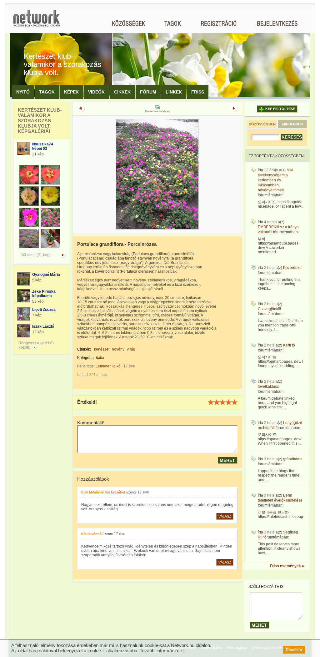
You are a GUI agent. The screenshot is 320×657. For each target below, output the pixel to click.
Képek (71, 91)
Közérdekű (292, 267)
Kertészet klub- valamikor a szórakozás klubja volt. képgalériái (40, 120)
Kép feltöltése (280, 109)
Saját (100, 357)
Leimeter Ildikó (108, 366)
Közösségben (262, 124)
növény (118, 349)
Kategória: (86, 358)
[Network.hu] (36, 21)
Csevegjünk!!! (269, 309)
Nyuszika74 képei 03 (42, 146)
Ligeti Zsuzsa (44, 309)
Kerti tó (289, 345)
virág (131, 349)
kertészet (101, 349)
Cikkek (122, 91)
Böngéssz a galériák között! (36, 345)
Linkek (174, 91)
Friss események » (287, 566)
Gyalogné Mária (46, 274)
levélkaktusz (268, 386)
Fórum (148, 91)
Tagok (47, 91)
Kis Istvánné (91, 534)
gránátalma (292, 459)
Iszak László (43, 326)
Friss (197, 91)
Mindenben (292, 124)
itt (182, 650)
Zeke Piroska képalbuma (44, 293)
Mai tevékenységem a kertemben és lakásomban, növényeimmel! (275, 180)
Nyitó (23, 91)
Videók (96, 91)
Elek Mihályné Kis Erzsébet (103, 492)
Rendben (294, 650)
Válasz (224, 516)
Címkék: (84, 349)
